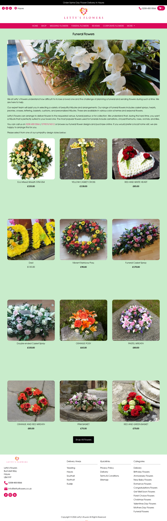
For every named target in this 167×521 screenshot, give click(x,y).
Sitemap (104, 479)
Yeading (71, 468)
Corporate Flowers (113, 26)
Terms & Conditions (109, 476)
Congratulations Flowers (145, 487)
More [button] (130, 26)
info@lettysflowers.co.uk (20, 488)
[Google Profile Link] (10, 8)
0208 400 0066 (149, 8)
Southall (71, 476)
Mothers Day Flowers (144, 507)
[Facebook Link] (3, 8)
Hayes (70, 471)
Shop (43, 26)
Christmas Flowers (142, 499)
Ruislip (70, 483)
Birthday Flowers (142, 471)
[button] (83, 462)
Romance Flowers (142, 483)
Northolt (71, 479)
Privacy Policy (107, 468)
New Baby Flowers (143, 479)
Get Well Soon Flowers (144, 491)
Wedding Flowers (59, 26)
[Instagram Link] (6, 8)
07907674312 (48, 124)
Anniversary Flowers (143, 476)
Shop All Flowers (83, 439)
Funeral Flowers (80, 26)
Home (35, 26)
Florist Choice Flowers (144, 495)
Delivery (104, 471)
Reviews (96, 26)
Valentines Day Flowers (145, 503)
